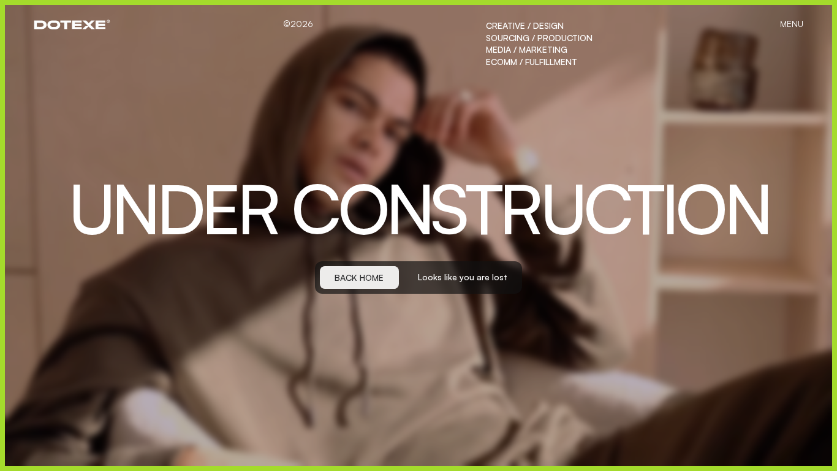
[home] (72, 24)
